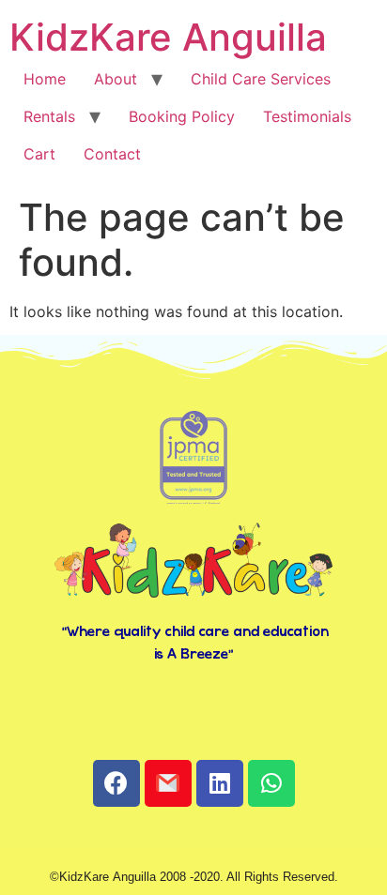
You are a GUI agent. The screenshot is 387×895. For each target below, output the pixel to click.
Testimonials (307, 116)
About (115, 78)
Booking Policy (182, 116)
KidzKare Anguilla (168, 37)
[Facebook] (116, 783)
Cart (39, 153)
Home (44, 78)
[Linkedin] (219, 783)
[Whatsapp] (271, 783)
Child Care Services (261, 78)
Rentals (49, 116)
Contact (112, 153)
